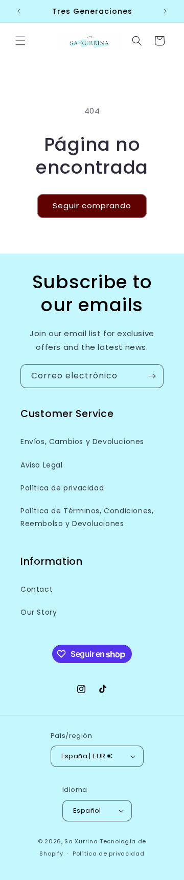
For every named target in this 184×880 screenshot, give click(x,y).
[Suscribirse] (152, 376)
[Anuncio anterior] (19, 11)
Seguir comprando (92, 205)
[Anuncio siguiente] (165, 11)
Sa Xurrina (81, 841)
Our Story (38, 612)
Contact (36, 589)
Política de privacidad (62, 488)
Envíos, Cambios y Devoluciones (82, 441)
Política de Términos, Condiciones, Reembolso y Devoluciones (86, 517)
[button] (20, 41)
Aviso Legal (41, 465)
